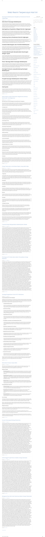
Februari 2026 (35, 34)
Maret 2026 (35, 33)
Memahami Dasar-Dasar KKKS (9, 363)
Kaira (6, 536)
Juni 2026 (35, 30)
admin (9, 168)
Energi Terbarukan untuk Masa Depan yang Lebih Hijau (15, 166)
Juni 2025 (35, 41)
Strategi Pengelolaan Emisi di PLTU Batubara (13, 294)
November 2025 (36, 37)
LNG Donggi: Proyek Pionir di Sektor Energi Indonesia (14, 457)
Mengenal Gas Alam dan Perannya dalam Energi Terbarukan (17, 496)
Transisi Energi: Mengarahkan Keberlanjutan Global (14, 224)
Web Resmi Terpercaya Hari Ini (22, 12)
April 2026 (35, 32)
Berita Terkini (5, 93)
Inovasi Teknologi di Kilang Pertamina (11, 420)
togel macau (35, 113)
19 (36, 21)
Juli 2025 (35, 40)
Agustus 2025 (35, 39)
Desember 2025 (36, 36)
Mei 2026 (35, 31)
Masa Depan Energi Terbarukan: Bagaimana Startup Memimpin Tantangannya (38, 49)
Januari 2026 (35, 35)
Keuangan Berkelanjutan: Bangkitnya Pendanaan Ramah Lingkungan (38, 46)
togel (34, 111)
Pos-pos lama (4, 530)
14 (39, 20)
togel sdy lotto (35, 103)
